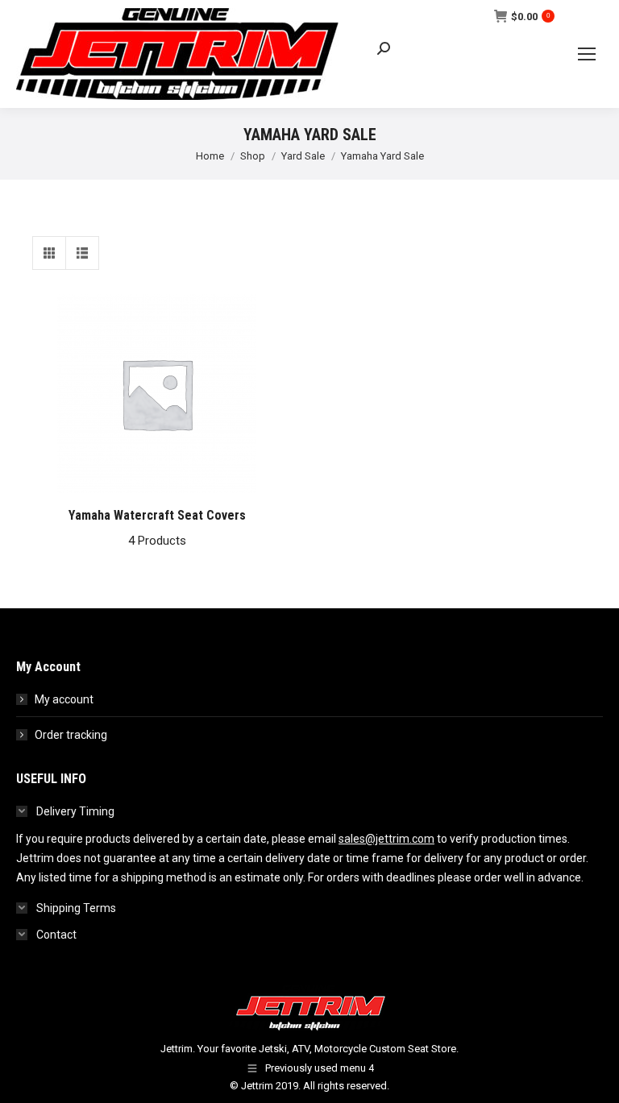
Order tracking (71, 734)
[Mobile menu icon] (587, 54)
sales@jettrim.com (386, 838)
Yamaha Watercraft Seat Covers (157, 528)
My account (64, 699)
